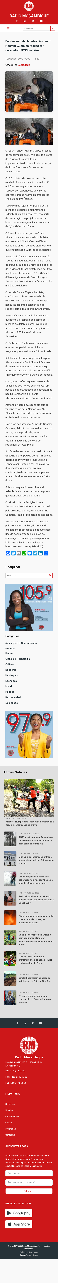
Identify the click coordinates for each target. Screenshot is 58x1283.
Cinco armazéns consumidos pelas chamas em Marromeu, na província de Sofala (36, 919)
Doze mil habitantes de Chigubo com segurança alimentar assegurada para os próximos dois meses (36, 939)
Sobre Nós (10, 1104)
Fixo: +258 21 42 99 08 (16, 1077)
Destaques (11, 675)
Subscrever (29, 1191)
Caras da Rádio (12, 1116)
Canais (8, 1122)
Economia (11, 680)
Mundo (9, 686)
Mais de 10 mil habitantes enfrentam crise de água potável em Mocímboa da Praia (35, 959)
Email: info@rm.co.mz (15, 1070)
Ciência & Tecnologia (17, 658)
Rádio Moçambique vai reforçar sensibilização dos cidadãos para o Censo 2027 (36, 899)
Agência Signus (32, 1255)
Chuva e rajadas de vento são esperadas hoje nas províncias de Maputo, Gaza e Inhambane (36, 879)
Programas (10, 1129)
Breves (9, 653)
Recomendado (13, 697)
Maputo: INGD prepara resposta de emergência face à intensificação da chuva (30, 823)
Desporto (10, 669)
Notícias (10, 648)
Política (9, 691)
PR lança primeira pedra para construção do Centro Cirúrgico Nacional (35, 999)
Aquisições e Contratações (21, 643)
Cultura (9, 664)
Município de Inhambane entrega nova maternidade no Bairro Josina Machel (36, 860)
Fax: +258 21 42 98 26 (15, 1083)
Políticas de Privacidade (29, 1252)
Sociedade (24, 64)
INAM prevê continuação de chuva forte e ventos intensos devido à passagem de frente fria (36, 840)
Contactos (10, 1135)
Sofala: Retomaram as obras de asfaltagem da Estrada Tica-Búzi (35, 980)
